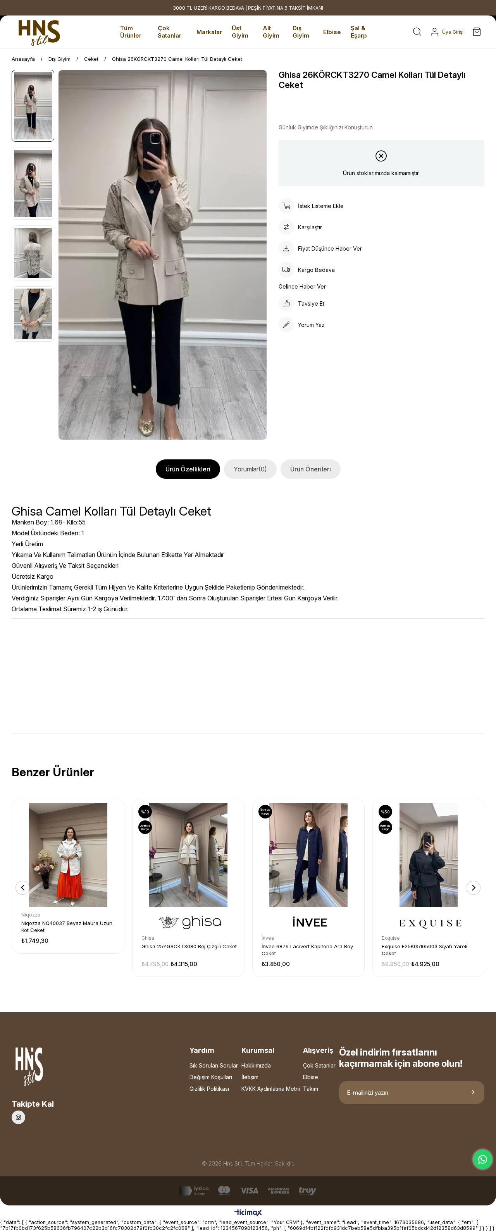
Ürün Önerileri (310, 469)
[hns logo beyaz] (50, 1069)
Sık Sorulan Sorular (213, 1065)
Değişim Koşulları (210, 1077)
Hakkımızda (256, 1065)
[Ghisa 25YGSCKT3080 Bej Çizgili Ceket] (188, 855)
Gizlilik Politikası (209, 1088)
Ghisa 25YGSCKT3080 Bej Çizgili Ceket (189, 946)
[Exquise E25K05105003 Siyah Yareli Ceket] (428, 855)
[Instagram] (18, 1117)
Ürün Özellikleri (187, 469)
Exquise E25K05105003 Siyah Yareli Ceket (424, 949)
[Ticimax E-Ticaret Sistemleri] (248, 1213)
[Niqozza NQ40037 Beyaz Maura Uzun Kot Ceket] (68, 855)
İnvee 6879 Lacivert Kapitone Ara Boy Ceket (307, 949)
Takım (310, 1088)
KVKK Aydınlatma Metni (270, 1088)
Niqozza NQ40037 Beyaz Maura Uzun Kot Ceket (66, 926)
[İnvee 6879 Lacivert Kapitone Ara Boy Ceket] (308, 855)
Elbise (310, 1077)
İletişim (249, 1077)
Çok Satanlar (319, 1065)
